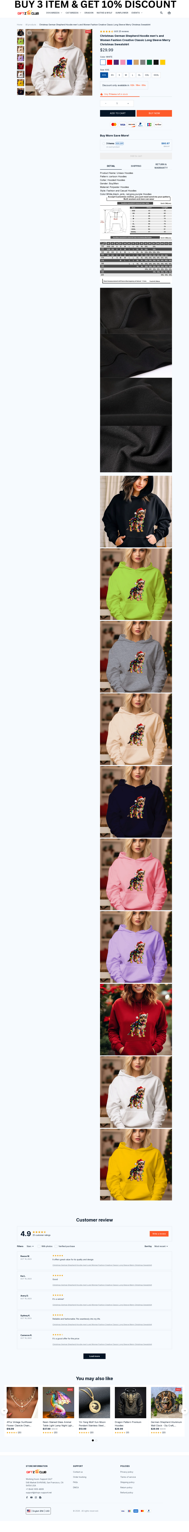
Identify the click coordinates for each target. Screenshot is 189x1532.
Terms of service (128, 1477)
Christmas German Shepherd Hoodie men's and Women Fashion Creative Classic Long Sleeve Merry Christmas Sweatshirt (102, 1265)
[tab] (93, 1440)
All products (30, 24)
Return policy (126, 1487)
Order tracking (79, 1477)
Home (19, 24)
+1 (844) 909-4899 (35, 1489)
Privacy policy (126, 1472)
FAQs (75, 1482)
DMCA (76, 1487)
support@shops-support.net (39, 1492)
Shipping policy (127, 1482)
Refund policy (126, 1492)
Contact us (78, 1472)
